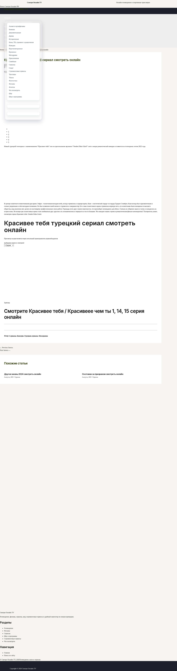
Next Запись (5, 350)
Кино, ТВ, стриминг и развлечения (21, 42)
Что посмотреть (9, 641)
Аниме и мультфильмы (17, 26)
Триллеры (12, 74)
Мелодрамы (43, 336)
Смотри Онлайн (12, 6)
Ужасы (11, 77)
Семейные (12, 61)
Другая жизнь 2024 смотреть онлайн (22, 374)
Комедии (20, 336)
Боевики (12, 29)
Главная (7, 18)
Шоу (10, 93)
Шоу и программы (10, 636)
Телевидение (8, 628)
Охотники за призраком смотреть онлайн (102, 374)
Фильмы (7, 631)
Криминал (12, 52)
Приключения (14, 58)
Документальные (15, 33)
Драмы (11, 36)
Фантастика (13, 81)
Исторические (14, 39)
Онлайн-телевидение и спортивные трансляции (133, 2)
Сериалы (12, 336)
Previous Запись (6, 347)
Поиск (2, 6)
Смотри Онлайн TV (16, 9)
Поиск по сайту (9, 655)
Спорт (11, 68)
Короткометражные (16, 49)
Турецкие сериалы (31, 336)
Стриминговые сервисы (12, 639)
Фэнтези (12, 87)
